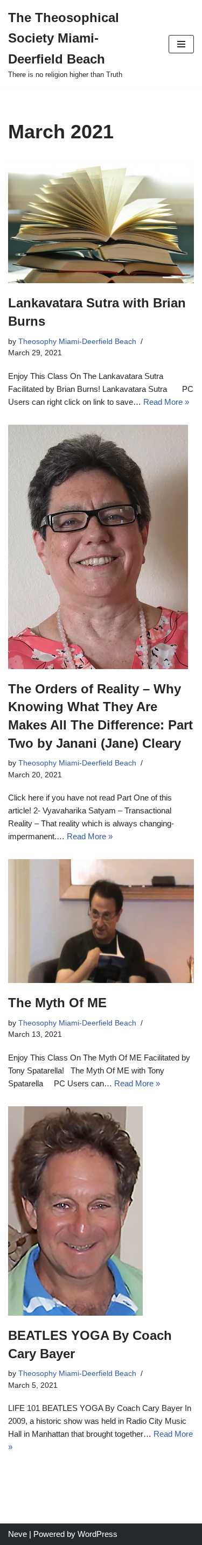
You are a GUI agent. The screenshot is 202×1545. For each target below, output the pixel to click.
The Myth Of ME (57, 1002)
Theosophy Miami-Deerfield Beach (77, 342)
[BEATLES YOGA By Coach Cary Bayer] (101, 1211)
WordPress (97, 1534)
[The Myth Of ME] (101, 921)
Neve (17, 1534)
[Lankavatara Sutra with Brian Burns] (101, 221)
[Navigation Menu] (181, 44)
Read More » (166, 401)
